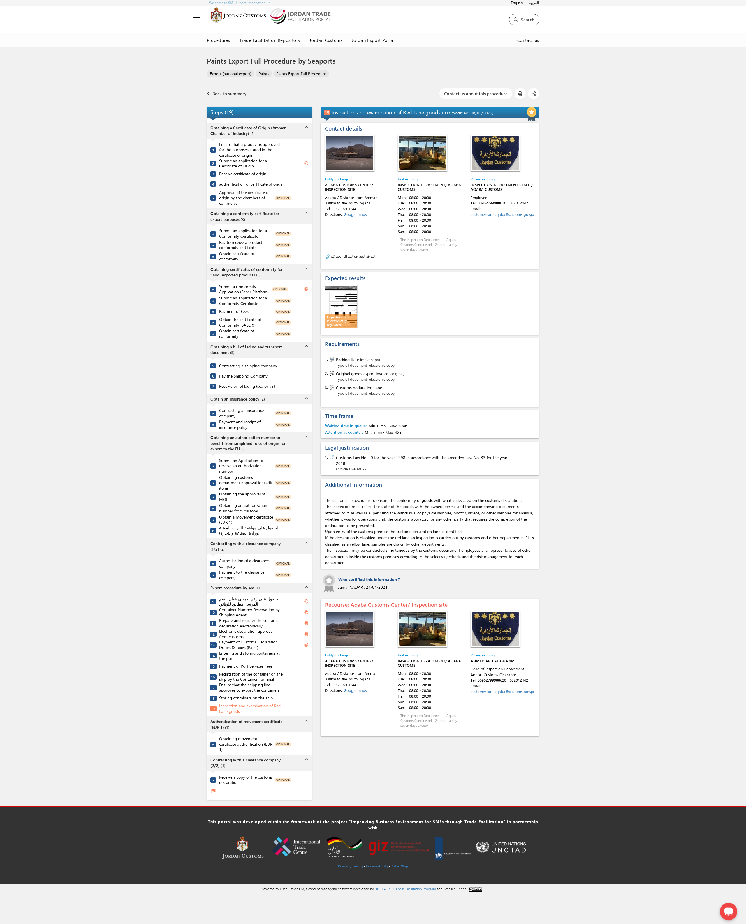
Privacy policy (351, 866)
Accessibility (377, 866)
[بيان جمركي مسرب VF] (331, 387)
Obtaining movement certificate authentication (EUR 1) (245, 744)
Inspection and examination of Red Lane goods (250, 708)
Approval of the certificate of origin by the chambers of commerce (244, 198)
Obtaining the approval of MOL (242, 496)
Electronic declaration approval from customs (246, 634)
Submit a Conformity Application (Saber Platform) (244, 289)
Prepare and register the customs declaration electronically (248, 623)
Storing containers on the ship (246, 698)
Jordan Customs (325, 40)
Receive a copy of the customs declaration (246, 780)
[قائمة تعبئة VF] (331, 359)
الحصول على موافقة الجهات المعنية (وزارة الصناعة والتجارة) (249, 530)
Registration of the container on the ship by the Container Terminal (251, 676)
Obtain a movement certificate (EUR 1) (246, 519)
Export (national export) (230, 73)
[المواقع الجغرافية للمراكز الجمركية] (328, 256)
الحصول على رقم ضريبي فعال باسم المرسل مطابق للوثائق (250, 601)
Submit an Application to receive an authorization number (241, 466)
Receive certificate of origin (242, 174)
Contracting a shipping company (248, 365)
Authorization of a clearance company (244, 563)
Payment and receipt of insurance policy (240, 424)
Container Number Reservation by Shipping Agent (249, 612)
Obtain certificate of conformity (236, 256)
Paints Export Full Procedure (301, 73)
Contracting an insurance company (241, 413)
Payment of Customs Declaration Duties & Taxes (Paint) (248, 644)
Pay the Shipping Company (243, 376)
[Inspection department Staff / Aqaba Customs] (495, 153)
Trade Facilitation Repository (270, 40)
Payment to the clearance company (241, 574)
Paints (263, 73)
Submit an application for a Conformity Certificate (243, 233)
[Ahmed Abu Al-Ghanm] (495, 629)
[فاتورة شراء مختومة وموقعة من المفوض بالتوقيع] (331, 373)
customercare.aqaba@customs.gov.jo (502, 214)
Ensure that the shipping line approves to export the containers (249, 687)
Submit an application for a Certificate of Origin (243, 163)
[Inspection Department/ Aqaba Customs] (422, 153)
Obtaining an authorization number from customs (243, 508)
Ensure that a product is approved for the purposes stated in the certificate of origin (249, 150)
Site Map (400, 866)
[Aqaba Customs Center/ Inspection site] (349, 153)
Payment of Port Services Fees (245, 666)
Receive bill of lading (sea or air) (247, 386)
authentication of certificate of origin (251, 184)
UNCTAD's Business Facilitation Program (405, 888)
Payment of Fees (234, 311)
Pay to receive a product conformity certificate (240, 245)
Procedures (218, 40)
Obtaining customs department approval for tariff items (245, 483)
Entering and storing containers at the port (249, 655)
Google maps (355, 214)
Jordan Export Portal (373, 40)
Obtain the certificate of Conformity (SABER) (240, 322)
